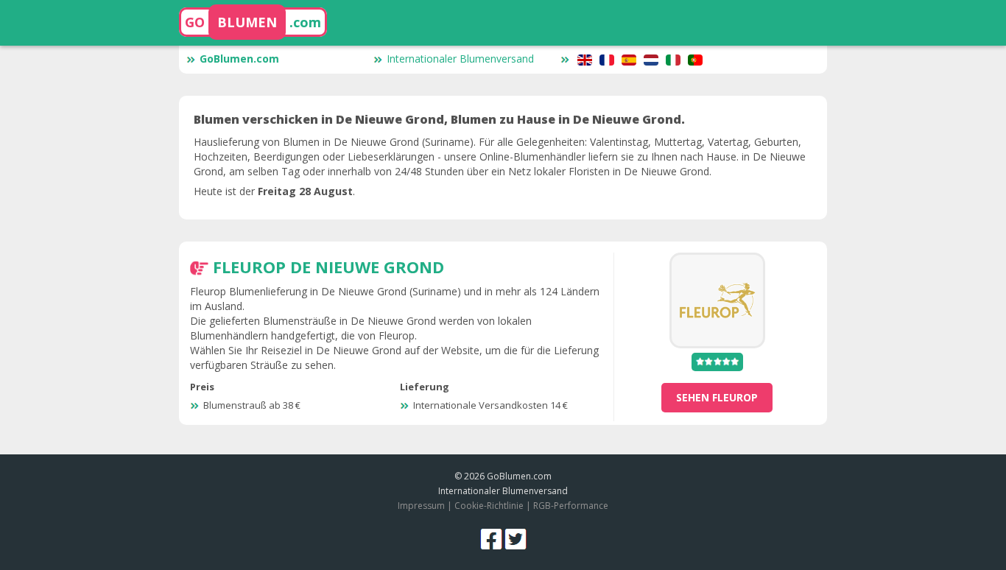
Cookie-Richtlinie (489, 505)
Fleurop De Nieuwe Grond (328, 267)
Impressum (421, 505)
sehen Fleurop (717, 397)
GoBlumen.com (239, 59)
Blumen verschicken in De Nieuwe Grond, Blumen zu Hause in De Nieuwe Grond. (439, 119)
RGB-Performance (570, 505)
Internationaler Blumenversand (460, 59)
